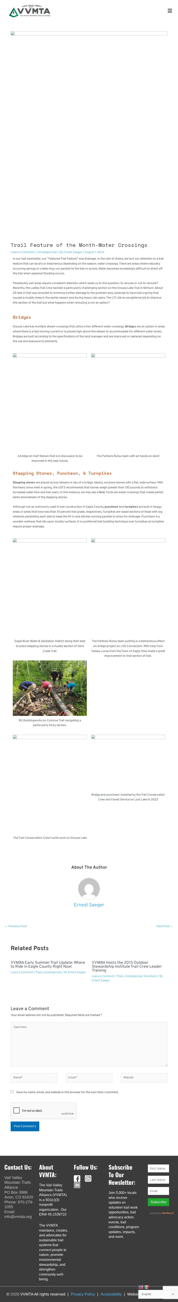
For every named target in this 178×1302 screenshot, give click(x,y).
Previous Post (16, 926)
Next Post (165, 926)
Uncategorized (47, 252)
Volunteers (150, 976)
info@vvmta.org (18, 1216)
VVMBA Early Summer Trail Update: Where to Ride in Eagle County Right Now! (48, 964)
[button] (115, 11)
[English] (141, 1287)
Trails (39, 972)
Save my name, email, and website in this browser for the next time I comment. (67, 1092)
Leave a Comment (23, 252)
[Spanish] (147, 1287)
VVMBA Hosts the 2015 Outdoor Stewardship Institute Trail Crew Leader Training (127, 966)
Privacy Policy (83, 1294)
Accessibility (111, 1294)
